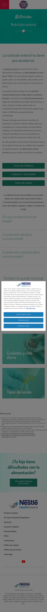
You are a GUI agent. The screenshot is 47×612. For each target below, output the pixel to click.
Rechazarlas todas (23, 320)
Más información (30, 308)
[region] (23, 306)
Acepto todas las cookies (23, 314)
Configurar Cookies (23, 325)
